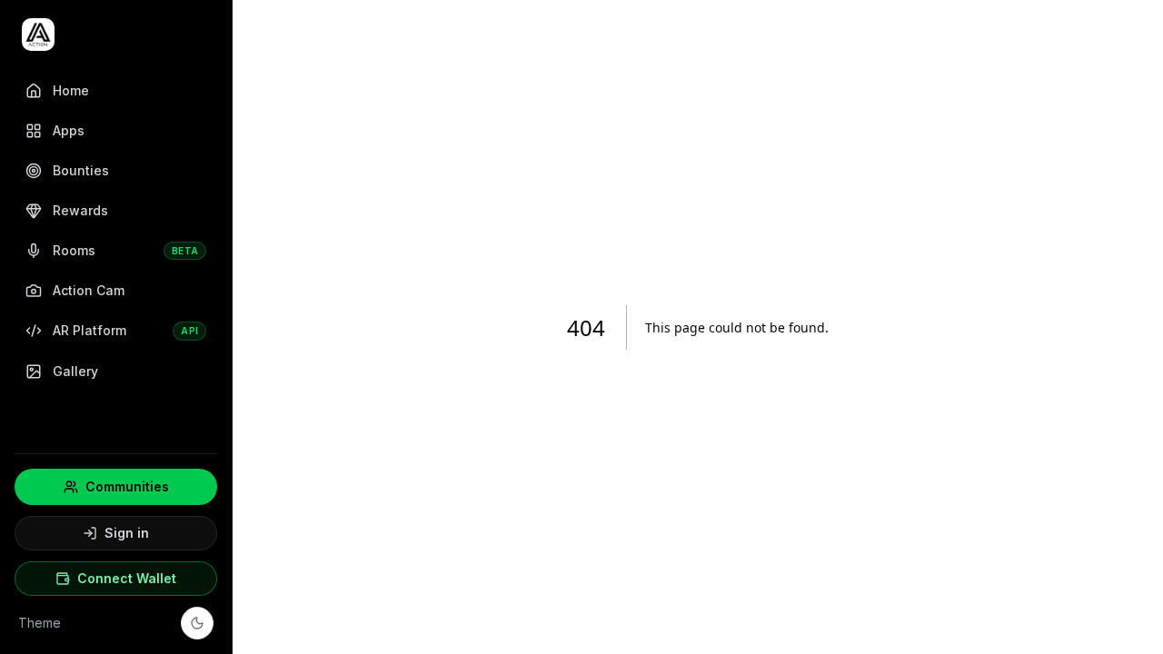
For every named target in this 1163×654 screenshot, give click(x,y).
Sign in (126, 532)
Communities (127, 486)
